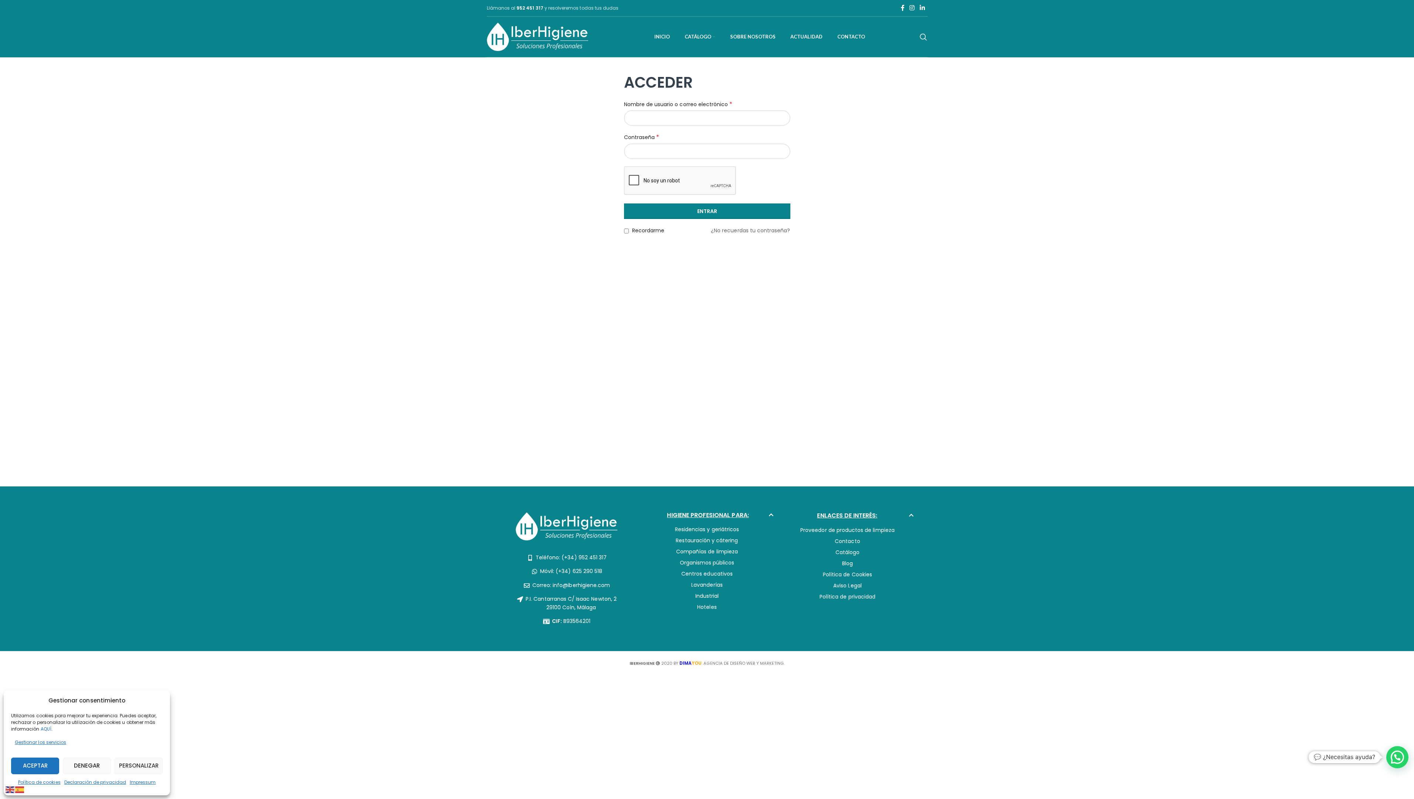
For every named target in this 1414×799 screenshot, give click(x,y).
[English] (10, 789)
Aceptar (35, 765)
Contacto (847, 541)
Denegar (87, 765)
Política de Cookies (847, 574)
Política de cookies (39, 782)
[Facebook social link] (902, 8)
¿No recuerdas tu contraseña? (750, 230)
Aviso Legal (847, 585)
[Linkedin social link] (922, 8)
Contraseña (641, 137)
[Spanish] (20, 789)
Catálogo (847, 552)
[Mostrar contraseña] (782, 151)
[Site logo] (538, 36)
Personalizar (139, 765)
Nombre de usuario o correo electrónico (678, 104)
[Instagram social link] (912, 8)
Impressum (143, 782)
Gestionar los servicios (40, 742)
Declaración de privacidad (95, 782)
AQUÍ (46, 729)
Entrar (707, 211)
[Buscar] (923, 37)
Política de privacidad (847, 596)
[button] (706, 517)
